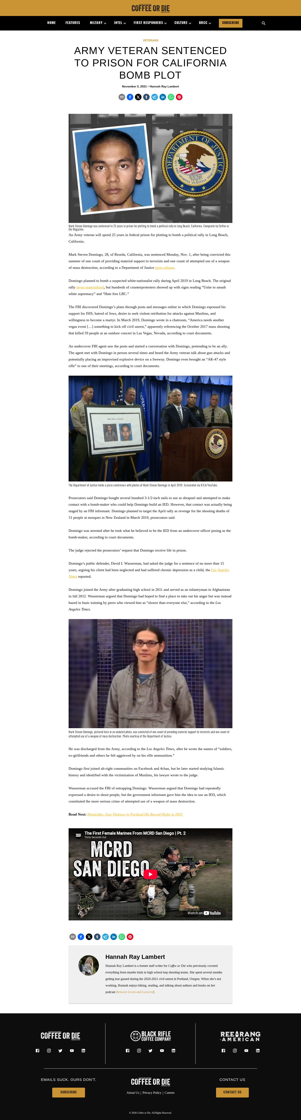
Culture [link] (181, 23)
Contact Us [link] (232, 1092)
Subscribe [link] (230, 23)
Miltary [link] (96, 23)
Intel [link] (118, 23)
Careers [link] (169, 1092)
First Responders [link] (148, 23)
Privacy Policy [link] (152, 1092)
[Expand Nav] (103, 23)
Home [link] (51, 23)
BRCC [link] (203, 23)
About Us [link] (133, 1092)
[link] (150, 8)
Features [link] (73, 23)
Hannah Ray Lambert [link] (164, 86)
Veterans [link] (150, 40)
